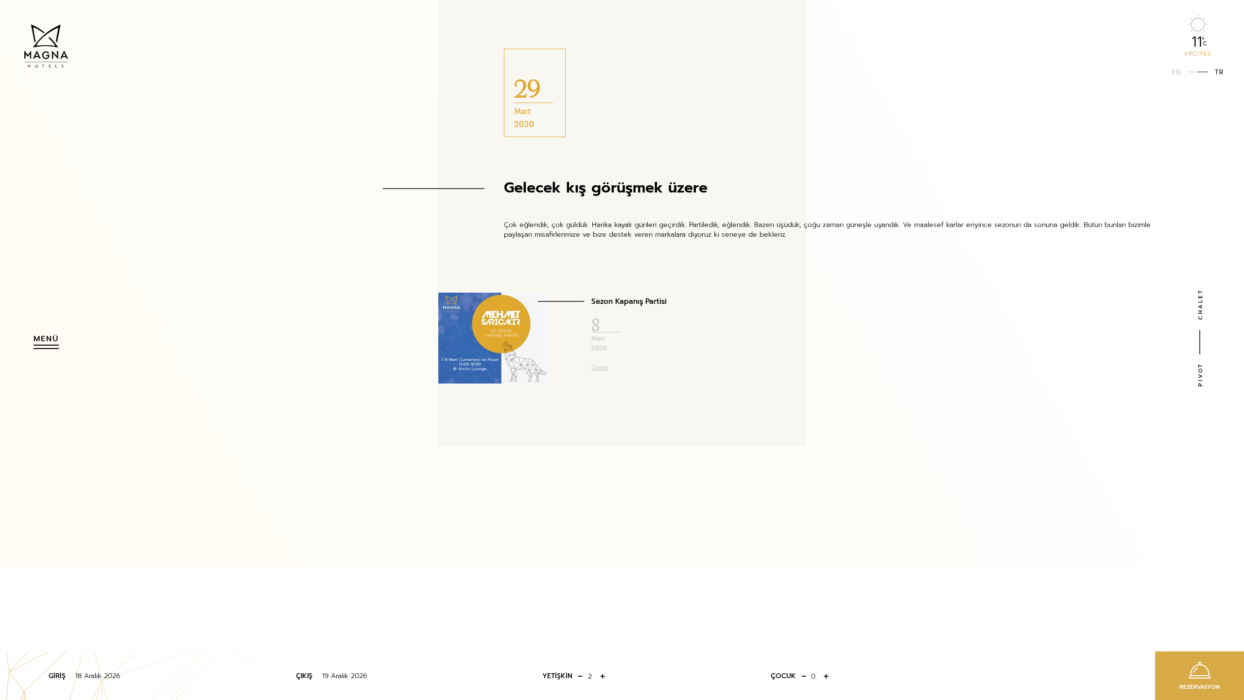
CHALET (1200, 304)
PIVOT (1200, 375)
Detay (599, 367)
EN (1176, 72)
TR (1219, 72)
